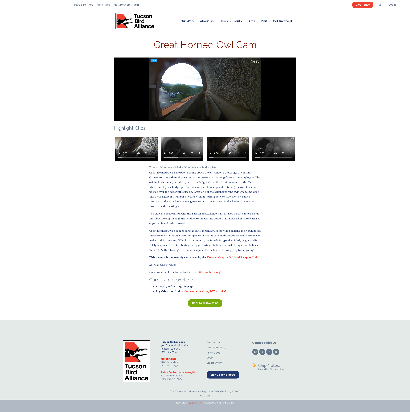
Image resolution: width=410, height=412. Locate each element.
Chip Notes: (269, 365)
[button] (187, 21)
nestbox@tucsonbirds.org (205, 272)
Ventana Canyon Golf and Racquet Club (232, 257)
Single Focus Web (196, 403)
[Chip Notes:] (254, 365)
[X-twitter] (262, 352)
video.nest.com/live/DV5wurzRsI (204, 291)
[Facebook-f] (255, 352)
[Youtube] (276, 352)
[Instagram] (269, 352)
